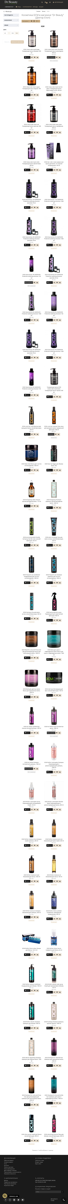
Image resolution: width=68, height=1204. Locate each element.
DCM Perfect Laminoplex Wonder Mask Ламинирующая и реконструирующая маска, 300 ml (54, 803)
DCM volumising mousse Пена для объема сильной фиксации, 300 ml (54, 1135)
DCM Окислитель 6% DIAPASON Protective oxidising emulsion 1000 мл (31, 313)
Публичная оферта (8, 1160)
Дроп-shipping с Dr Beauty (10, 1170)
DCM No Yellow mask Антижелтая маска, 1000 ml (53, 727)
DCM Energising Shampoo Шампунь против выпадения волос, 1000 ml (54, 501)
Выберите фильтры (17, 42)
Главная (38, 11)
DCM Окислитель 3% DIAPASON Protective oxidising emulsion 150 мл (31, 276)
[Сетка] (34, 21)
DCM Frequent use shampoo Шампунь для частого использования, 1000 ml (54, 576)
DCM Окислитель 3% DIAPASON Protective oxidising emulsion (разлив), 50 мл (31, 238)
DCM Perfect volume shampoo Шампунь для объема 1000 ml (31, 1022)
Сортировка (25, 21)
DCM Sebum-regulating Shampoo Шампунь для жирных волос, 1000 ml (31, 1059)
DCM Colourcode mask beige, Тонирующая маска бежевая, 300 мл (31, 51)
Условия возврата (8, 1162)
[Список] (31, 21)
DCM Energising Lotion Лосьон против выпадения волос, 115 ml (31, 500)
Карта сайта (38, 1163)
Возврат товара (39, 1162)
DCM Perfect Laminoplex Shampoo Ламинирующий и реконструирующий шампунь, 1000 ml (54, 765)
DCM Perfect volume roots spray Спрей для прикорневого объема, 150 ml (54, 985)
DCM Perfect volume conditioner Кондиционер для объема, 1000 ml (31, 985)
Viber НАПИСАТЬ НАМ (40, 1182)
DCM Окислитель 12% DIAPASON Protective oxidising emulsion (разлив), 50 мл (31, 201)
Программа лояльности (10, 1173)
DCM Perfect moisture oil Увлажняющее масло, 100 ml (54, 875)
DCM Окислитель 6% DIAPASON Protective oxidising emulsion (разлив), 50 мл (54, 276)
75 (37, 21)
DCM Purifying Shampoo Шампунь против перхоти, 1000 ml (54, 1022)
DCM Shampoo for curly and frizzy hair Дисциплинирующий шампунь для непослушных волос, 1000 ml (31, 1097)
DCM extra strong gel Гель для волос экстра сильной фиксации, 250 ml (54, 538)
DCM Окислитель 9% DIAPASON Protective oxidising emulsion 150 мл (31, 388)
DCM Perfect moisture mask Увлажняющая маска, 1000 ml (31, 875)
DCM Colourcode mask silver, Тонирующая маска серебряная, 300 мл (54, 126)
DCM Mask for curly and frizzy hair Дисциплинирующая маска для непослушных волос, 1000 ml (31, 651)
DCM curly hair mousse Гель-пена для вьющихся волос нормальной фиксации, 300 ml (54, 428)
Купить (28, 57)
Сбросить (7, 42)
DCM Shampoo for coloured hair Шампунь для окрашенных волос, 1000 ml (54, 1059)
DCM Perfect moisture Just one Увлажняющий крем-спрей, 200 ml (54, 840)
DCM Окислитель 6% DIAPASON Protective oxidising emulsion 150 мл (54, 313)
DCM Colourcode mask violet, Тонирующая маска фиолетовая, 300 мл (31, 163)
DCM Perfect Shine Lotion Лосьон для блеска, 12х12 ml (31, 949)
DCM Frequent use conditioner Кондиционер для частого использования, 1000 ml (31, 576)
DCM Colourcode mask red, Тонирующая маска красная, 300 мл (31, 126)
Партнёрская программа (10, 1183)
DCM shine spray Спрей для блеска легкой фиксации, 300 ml (31, 1135)
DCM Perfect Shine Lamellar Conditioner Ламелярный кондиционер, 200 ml (54, 912)
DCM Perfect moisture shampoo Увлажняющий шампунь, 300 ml (31, 911)
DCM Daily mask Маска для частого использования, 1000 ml (31, 464)
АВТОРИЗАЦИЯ (58, 2)
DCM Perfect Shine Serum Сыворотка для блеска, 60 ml (54, 949)
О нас (5, 1163)
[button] (42, 2)
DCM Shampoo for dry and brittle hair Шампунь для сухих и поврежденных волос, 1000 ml (54, 1096)
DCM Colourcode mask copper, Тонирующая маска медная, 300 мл (31, 88)
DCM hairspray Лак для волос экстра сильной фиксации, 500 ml (31, 613)
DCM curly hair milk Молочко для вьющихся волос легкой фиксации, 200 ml (31, 428)
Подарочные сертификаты (10, 1182)
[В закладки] (34, 57)
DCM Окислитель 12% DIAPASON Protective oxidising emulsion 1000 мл (54, 201)
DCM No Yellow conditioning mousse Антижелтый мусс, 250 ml (31, 727)
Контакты (6, 1165)
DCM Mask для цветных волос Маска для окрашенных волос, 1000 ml (31, 690)
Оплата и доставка (8, 1167)
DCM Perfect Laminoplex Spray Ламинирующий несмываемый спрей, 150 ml (32, 803)
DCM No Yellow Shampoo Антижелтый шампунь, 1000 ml (31, 763)
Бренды (6, 1180)
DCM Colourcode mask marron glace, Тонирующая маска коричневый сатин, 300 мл (53, 88)
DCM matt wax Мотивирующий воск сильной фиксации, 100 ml (54, 689)
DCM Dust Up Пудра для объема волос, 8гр (54, 464)
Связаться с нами (39, 1160)
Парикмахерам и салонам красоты (12, 1172)
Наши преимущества (9, 1168)
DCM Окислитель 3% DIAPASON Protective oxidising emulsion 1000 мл (54, 238)
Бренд (43, 11)
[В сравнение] (37, 57)
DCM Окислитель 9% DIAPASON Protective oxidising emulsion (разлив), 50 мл (31, 351)
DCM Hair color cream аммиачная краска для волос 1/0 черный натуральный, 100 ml (53, 163)
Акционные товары (9, 1185)
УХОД (19, 7)
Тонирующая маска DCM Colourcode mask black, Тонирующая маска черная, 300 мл (54, 389)
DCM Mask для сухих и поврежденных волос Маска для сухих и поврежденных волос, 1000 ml (54, 652)
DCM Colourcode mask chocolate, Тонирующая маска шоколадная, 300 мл (54, 51)
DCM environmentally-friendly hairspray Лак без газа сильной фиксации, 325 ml (31, 538)
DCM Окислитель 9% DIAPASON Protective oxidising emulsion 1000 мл (54, 351)
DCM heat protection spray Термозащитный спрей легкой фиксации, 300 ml (54, 614)
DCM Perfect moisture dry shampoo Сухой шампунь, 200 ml (31, 840)
